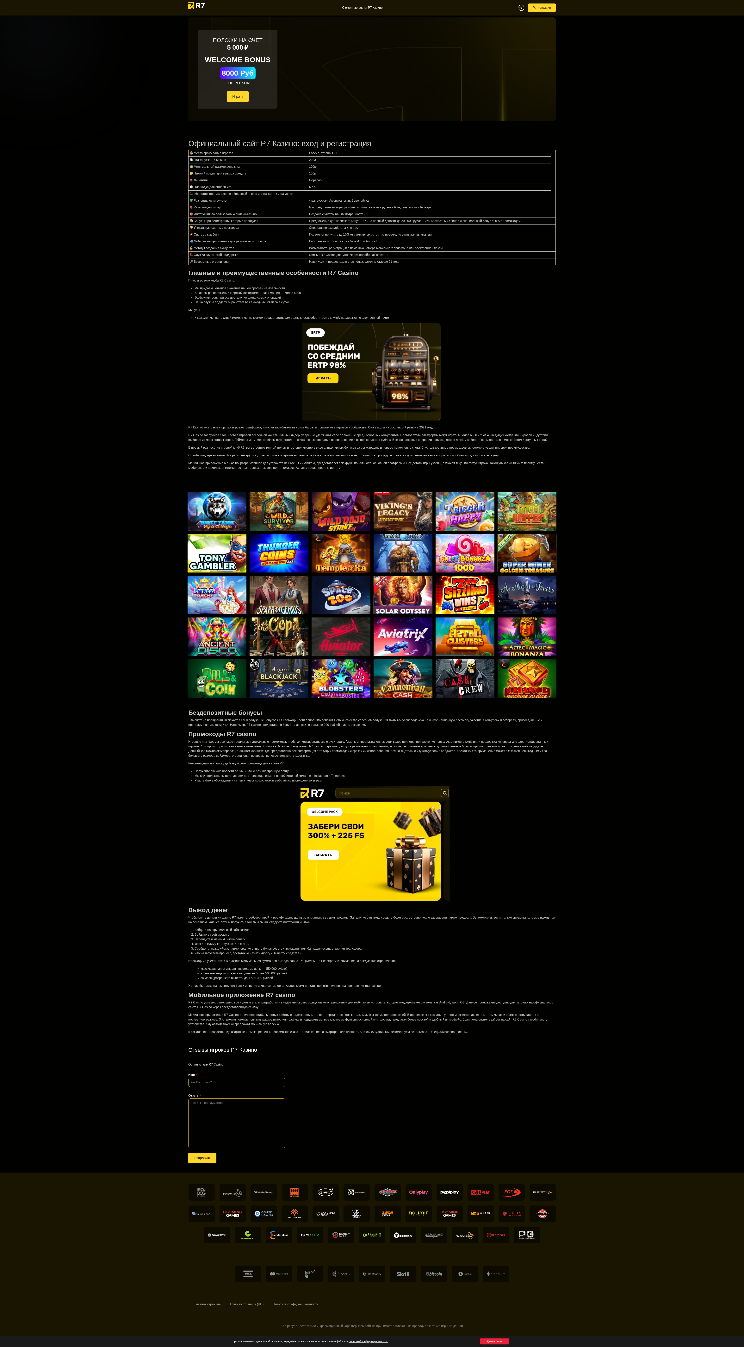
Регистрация (542, 7)
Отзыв (193, 1095)
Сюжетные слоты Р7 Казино (362, 7)
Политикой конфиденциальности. (368, 1341)
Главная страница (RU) (247, 1304)
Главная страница (208, 1304)
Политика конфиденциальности (295, 1304)
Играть (237, 96)
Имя (191, 1075)
